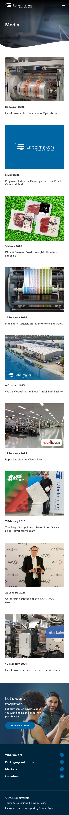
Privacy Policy (38, 802)
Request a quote (20, 725)
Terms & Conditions (16, 802)
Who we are (13, 755)
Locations (12, 776)
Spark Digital (46, 808)
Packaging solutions (19, 762)
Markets (11, 769)
